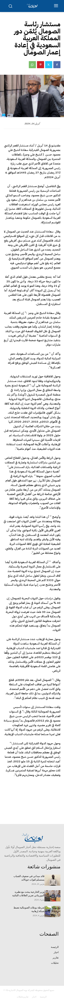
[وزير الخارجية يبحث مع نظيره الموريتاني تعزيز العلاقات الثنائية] (52, 895)
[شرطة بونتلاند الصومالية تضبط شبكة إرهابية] (52, 911)
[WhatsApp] (32, 64)
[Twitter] (48, 64)
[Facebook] (56, 64)
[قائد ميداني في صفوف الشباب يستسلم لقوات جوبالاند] (52, 880)
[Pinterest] (40, 64)
